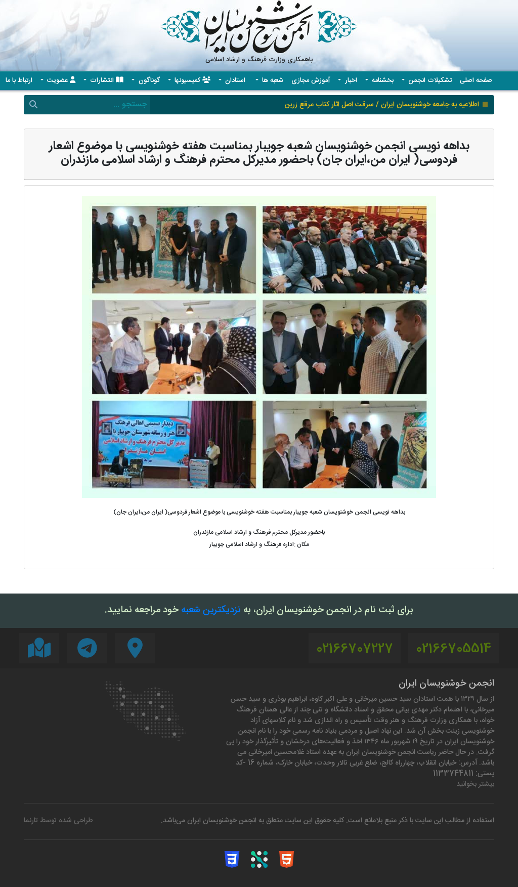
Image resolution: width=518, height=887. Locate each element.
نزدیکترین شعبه (211, 611)
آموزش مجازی (310, 81)
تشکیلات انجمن (429, 81)
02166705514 (454, 649)
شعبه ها (271, 81)
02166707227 (354, 649)
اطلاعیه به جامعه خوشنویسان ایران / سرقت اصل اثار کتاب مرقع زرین (382, 105)
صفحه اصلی (476, 81)
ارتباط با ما (19, 81)
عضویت (57, 81)
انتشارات (102, 81)
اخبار (350, 81)
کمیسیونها (187, 81)
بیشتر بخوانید (475, 784)
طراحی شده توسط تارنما (58, 821)
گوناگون (148, 81)
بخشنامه (382, 81)
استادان (235, 81)
